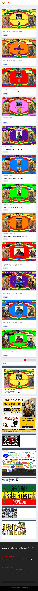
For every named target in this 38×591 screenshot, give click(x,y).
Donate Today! (19, 569)
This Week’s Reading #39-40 (9, 291)
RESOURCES (12, 588)
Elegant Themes (17, 587)
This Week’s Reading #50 (8, 30)
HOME (5, 588)
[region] (19, 463)
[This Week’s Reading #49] (19, 48)
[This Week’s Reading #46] (19, 135)
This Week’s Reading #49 (8, 59)
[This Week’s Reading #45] (19, 164)
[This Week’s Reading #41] (19, 251)
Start (18, 392)
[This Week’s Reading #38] (19, 310)
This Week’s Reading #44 (8, 204)
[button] (19, 459)
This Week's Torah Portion (18, 31)
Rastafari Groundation (7, 31)
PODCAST (20, 588)
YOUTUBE (16, 588)
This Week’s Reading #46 (8, 146)
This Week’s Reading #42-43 (9, 233)
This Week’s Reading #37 (8, 350)
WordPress (26, 587)
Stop (19, 392)
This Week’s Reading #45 (8, 175)
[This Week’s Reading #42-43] (19, 222)
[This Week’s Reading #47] (19, 106)
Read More (5, 35)
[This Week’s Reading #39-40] (19, 280)
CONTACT (29, 588)
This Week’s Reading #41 (8, 262)
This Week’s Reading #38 (8, 321)
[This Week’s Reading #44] (19, 193)
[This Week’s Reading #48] (19, 77)
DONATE (8, 588)
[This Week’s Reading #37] (19, 339)
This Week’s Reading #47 (8, 117)
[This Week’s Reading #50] (19, 19)
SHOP (33, 588)
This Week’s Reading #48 (8, 88)
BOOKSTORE (25, 588)
